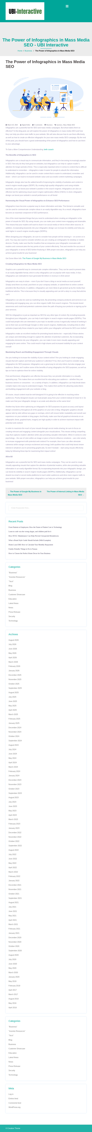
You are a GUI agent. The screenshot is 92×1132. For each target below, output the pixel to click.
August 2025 (14, 692)
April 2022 (13, 867)
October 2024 (14, 736)
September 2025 (15, 688)
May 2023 (12, 811)
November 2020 (15, 942)
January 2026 (14, 671)
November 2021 (15, 889)
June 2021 (13, 911)
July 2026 (12, 644)
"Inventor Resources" (17, 577)
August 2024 (14, 745)
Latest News (13, 603)
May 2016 (12, 1003)
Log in (11, 1094)
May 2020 (12, 968)
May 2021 (12, 916)
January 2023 (14, 828)
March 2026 (13, 662)
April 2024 (13, 762)
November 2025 (15, 679)
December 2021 (15, 885)
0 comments (38, 125)
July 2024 (12, 749)
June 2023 (13, 806)
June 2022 (13, 859)
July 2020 (12, 959)
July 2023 (12, 802)
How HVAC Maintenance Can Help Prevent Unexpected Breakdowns (34, 536)
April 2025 (13, 710)
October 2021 (14, 894)
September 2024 (15, 741)
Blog (10, 586)
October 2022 (14, 841)
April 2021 (13, 920)
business (59, 125)
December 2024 (15, 728)
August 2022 (14, 850)
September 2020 (15, 951)
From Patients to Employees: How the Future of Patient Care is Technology (35, 527)
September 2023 (15, 793)
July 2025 (12, 697)
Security (12, 616)
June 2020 (13, 964)
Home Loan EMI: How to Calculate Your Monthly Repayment (31, 545)
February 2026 (14, 666)
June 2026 (13, 649)
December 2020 (15, 938)
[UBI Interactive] (25, 11)
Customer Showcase (17, 594)
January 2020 (14, 977)
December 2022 (15, 833)
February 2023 (14, 824)
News (11, 608)
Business (28, 51)
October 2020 (14, 946)
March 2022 (13, 872)
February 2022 (14, 876)
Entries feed (13, 1099)
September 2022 (15, 846)
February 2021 (14, 929)
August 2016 (14, 999)
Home (20, 51)
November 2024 (15, 732)
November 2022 (15, 837)
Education (13, 599)
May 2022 (12, 863)
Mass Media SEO (69, 125)
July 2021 (12, 907)
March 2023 (13, 819)
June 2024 (13, 754)
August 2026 (14, 640)
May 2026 (12, 653)
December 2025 (15, 675)
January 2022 (14, 881)
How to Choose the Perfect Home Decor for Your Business (29, 553)
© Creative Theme (13, 1128)
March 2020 (13, 972)
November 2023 (15, 784)
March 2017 (13, 994)
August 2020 (14, 955)
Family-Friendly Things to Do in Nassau (23, 549)
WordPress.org (14, 1107)
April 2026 (13, 658)
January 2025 (14, 723)
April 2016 (13, 1008)
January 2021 (14, 933)
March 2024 (13, 767)
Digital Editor (26, 125)
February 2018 (14, 986)
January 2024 (14, 776)
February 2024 (14, 771)
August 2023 (14, 797)
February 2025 (14, 719)
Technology (13, 621)
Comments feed (15, 1103)
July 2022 (12, 854)
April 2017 (13, 990)
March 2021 (13, 924)
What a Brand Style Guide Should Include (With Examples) (30, 540)
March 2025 (13, 714)
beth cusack (49, 149)
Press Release (14, 612)
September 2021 (15, 898)
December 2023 (15, 780)
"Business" (13, 573)
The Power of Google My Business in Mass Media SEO (44, 258)
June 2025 (13, 701)
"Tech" (11, 581)
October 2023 (14, 789)
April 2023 (13, 815)
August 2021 (14, 902)
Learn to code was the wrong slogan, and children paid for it (30, 531)
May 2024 (12, 758)
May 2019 (12, 981)
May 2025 (12, 706)
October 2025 (14, 684)
